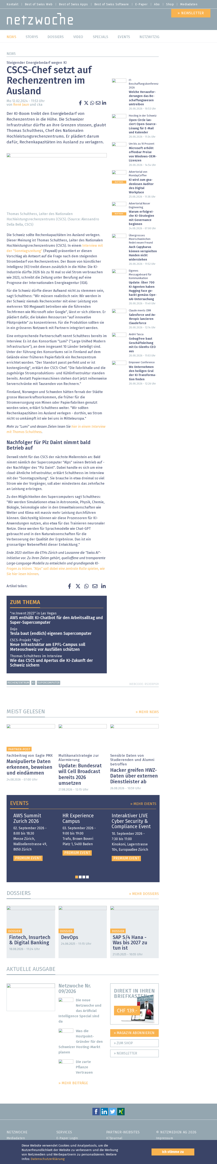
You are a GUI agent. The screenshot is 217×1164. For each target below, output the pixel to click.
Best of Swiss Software (111, 4)
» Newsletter (125, 1053)
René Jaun (21, 104)
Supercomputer (48, 682)
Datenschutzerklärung (48, 1159)
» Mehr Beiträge (73, 1083)
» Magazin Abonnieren (134, 1033)
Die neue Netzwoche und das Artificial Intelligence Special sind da (80, 1011)
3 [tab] (83, 877)
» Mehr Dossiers (144, 894)
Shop (170, 4)
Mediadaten (188, 4)
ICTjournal (114, 1138)
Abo (157, 4)
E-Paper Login (67, 1138)
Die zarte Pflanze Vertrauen (84, 1067)
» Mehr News (147, 712)
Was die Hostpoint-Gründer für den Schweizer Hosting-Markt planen (80, 1041)
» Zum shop (123, 1043)
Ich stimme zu (173, 1152)
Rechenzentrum (18, 682)
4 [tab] (87, 877)
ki (33, 682)
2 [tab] (80, 877)
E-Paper (141, 4)
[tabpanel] (32, 837)
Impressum (164, 1138)
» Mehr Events (143, 804)
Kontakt (12, 4)
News (11, 54)
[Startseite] (40, 20)
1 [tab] (76, 877)
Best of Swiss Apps (73, 4)
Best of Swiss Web (39, 4)
